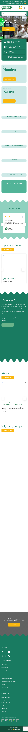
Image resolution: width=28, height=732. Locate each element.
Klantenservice (4, 667)
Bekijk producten (8, 249)
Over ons (6, 33)
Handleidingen (4, 670)
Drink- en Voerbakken (6, 702)
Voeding (3, 705)
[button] (24, 224)
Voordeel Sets (4, 708)
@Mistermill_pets (8, 430)
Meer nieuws (8, 377)
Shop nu (8, 29)
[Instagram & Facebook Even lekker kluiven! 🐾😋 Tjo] (4, 489)
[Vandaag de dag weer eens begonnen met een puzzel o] (4, 574)
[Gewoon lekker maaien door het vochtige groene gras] (17, 459)
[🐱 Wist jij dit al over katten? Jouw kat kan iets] (24, 476)
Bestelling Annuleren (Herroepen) (8, 681)
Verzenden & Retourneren (6, 678)
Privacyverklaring (5, 675)
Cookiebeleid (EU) (5, 687)
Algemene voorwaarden (6, 672)
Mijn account (4, 664)
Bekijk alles (3, 711)
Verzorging (3, 700)
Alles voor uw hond (9, 79)
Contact (14, 624)
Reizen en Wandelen (5, 697)
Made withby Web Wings (14, 729)
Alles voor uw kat (9, 101)
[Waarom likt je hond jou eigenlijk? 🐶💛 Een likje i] (11, 472)
